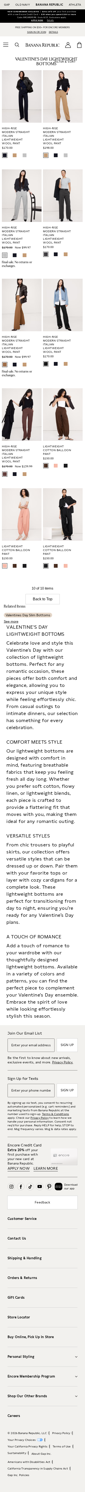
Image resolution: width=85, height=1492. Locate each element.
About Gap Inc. (41, 1453)
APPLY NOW (37, 20)
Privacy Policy (39, 1117)
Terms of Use (62, 1446)
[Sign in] (68, 45)
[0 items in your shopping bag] (79, 44)
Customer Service (22, 1219)
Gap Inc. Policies (18, 1475)
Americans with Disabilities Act (29, 1462)
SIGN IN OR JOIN (36, 31)
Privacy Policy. (62, 1062)
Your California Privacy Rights (27, 1446)
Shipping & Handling (25, 1258)
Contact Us (17, 1238)
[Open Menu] (5, 44)
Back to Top (42, 599)
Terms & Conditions (55, 1114)
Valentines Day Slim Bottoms (28, 615)
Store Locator (19, 1317)
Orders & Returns (22, 1278)
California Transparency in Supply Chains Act (38, 1468)
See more (11, 621)
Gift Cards (16, 1297)
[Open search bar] (17, 45)
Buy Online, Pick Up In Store (31, 1337)
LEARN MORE (46, 1168)
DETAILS (53, 31)
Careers (14, 1416)
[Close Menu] (4, 4)
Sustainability (17, 1453)
